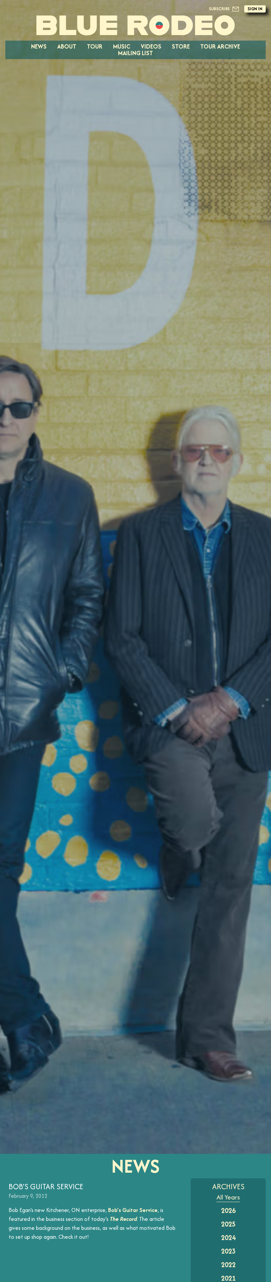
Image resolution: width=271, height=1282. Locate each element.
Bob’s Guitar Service (133, 1210)
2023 (228, 1251)
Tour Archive (220, 46)
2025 (228, 1224)
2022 (228, 1264)
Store (181, 46)
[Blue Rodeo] (135, 25)
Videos (151, 46)
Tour (94, 46)
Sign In (255, 9)
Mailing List (135, 53)
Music (121, 46)
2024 (228, 1237)
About (66, 46)
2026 (228, 1210)
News (39, 46)
